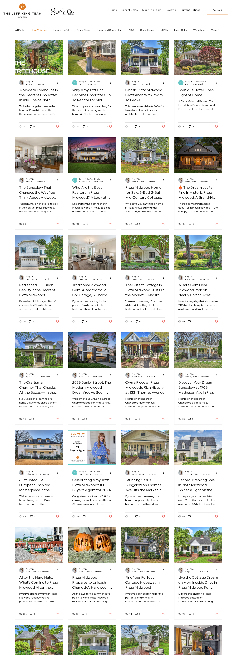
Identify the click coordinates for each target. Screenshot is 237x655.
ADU (131, 30)
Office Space (84, 30)
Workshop (199, 30)
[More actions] (58, 83)
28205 (164, 30)
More (214, 30)
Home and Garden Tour (110, 30)
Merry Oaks (180, 30)
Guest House (147, 30)
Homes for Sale (62, 30)
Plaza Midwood (39, 30)
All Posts (20, 30)
